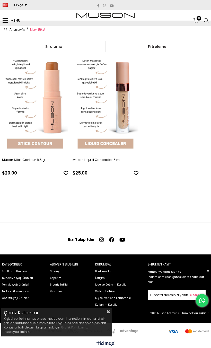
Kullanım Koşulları (107, 305)
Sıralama (53, 46)
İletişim (100, 278)
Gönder (196, 294)
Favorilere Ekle (66, 173)
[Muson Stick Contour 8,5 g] (35, 103)
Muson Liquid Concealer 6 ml (96, 159)
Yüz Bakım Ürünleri (14, 271)
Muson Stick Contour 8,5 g (23, 159)
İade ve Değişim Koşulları (111, 285)
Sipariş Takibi (59, 285)
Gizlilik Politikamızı (75, 327)
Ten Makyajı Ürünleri (15, 285)
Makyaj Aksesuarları (15, 291)
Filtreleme (157, 46)
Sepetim (55, 278)
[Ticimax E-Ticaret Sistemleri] (105, 344)
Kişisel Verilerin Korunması (113, 298)
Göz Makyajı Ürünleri (15, 298)
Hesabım (56, 291)
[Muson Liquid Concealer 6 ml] (106, 103)
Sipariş (54, 271)
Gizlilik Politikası (105, 291)
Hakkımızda (103, 271)
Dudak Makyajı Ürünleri (17, 278)
